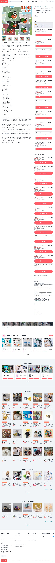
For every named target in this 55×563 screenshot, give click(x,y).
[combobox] (15, 1)
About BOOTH (34, 1)
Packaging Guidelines (4, 547)
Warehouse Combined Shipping (20, 544)
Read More (42, 26)
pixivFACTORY (36, 300)
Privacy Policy (36, 311)
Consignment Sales (4, 549)
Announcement (30, 535)
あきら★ (46, 375)
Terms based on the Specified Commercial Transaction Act (43, 560)
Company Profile (8, 560)
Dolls (45, 6)
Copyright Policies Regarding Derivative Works (6, 552)
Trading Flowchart (38, 303)
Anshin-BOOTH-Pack (42, 292)
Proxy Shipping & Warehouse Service (6, 543)
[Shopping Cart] (47, 1)
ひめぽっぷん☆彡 (22, 375)
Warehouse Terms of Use (18, 560)
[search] (21, 1)
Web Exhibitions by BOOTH (19, 546)
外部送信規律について (34, 560)
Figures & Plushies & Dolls (38, 6)
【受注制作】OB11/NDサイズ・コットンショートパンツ (37, 349)
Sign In (28, 1)
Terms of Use (13, 560)
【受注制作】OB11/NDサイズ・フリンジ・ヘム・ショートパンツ (27, 349)
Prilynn (7, 375)
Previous (3, 20)
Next (31, 20)
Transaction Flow (17, 542)
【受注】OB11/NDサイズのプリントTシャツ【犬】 (6, 349)
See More (27, 381)
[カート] (52, 8)
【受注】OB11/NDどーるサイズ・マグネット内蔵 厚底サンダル (48, 349)
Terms (35, 309)
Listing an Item (3, 535)
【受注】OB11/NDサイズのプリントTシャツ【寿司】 (17, 349)
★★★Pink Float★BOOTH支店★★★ (16, 335)
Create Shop (42, 1)
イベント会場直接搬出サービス (6, 545)
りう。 (33, 375)
